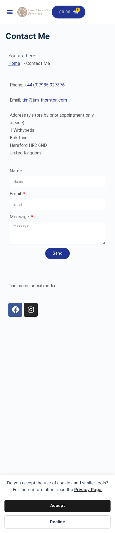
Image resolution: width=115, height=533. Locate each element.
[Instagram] (31, 310)
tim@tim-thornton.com (44, 100)
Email (16, 193)
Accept (57, 505)
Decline (57, 521)
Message (20, 216)
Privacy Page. (88, 489)
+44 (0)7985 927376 (44, 85)
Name (16, 170)
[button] (10, 12)
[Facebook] (15, 310)
